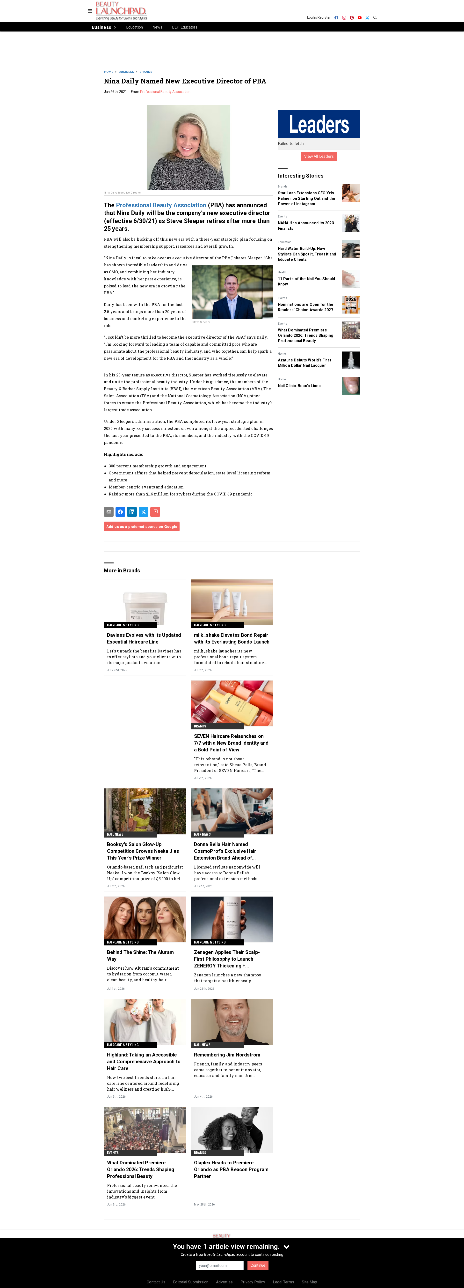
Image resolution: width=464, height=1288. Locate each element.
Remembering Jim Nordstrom (227, 1055)
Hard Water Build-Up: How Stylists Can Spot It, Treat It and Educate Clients (307, 254)
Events (282, 216)
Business (126, 72)
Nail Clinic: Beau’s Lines (299, 385)
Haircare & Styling (123, 625)
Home (108, 72)
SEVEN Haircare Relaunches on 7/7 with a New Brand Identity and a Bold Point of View (231, 743)
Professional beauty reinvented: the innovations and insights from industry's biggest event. (142, 1191)
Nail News (115, 834)
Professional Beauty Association (165, 92)
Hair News (202, 834)
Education (284, 242)
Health (282, 272)
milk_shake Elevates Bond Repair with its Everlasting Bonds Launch (231, 638)
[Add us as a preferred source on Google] (155, 512)
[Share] (120, 512)
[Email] (109, 512)
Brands (145, 72)
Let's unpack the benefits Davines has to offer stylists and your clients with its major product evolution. (144, 656)
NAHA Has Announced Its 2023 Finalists (306, 226)
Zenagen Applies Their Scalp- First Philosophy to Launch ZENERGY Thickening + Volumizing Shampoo (227, 959)
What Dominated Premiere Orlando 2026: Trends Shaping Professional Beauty (305, 335)
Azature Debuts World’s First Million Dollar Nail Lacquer (304, 363)
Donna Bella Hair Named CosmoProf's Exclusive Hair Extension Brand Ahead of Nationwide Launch (225, 851)
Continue (258, 1265)
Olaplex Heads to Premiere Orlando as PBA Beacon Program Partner (231, 1169)
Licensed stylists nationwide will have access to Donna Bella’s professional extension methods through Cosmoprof (227, 872)
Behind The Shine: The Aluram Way (140, 955)
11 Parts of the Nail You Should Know (306, 281)
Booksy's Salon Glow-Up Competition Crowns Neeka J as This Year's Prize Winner (143, 851)
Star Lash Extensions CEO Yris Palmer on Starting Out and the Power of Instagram (306, 198)
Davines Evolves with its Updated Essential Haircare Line (144, 638)
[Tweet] (143, 512)
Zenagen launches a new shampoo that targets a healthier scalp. (227, 977)
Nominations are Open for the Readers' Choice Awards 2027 (305, 307)
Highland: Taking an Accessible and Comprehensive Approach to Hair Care (144, 1061)
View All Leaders (319, 156)
